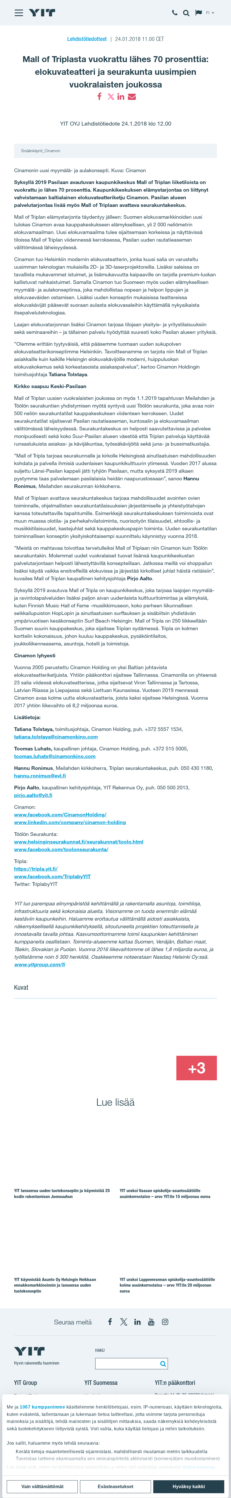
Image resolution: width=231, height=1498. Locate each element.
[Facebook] (99, 96)
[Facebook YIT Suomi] (109, 1321)
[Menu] (18, 12)
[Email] (131, 96)
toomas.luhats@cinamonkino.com (54, 756)
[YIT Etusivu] (42, 12)
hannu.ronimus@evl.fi (40, 775)
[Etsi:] (162, 1363)
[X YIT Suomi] (123, 1321)
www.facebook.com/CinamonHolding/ (60, 814)
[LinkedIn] (121, 96)
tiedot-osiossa (199, 1467)
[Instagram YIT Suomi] (165, 1321)
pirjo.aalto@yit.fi (33, 795)
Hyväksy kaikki (189, 1486)
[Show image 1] (74, 1043)
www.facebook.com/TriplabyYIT (52, 876)
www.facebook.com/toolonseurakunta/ (61, 849)
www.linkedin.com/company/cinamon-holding (70, 822)
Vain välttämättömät (42, 1486)
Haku (100, 1350)
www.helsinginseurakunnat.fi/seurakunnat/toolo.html (78, 841)
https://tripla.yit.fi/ (36, 869)
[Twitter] (110, 96)
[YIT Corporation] (137, 1321)
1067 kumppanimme (42, 1407)
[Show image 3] (155, 1068)
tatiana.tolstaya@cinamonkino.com (56, 736)
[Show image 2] (176, 1031)
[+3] (196, 1068)
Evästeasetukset (115, 1486)
